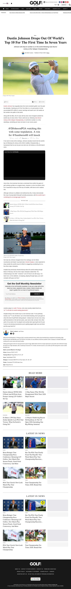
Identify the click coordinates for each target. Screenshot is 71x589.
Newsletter (43, 101)
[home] (3, 8)
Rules (40, 8)
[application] (24, 165)
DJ (25, 120)
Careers (52, 571)
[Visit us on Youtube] (65, 2)
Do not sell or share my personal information (41, 574)
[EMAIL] (14, 333)
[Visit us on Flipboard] (68, 2)
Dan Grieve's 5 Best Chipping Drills (17, 12)
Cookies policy (44, 571)
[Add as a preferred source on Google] (35, 579)
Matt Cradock (30, 52)
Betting (28, 8)
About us (17, 569)
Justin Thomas (17, 308)
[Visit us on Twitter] (63, 2)
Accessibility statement (32, 571)
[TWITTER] (11, 333)
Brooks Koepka (29, 262)
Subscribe (64, 4)
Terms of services (21, 297)
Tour (34, 8)
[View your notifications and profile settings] (11, 3)
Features (47, 8)
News (7, 8)
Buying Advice (15, 8)
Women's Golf (56, 8)
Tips (22, 8)
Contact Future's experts (28, 569)
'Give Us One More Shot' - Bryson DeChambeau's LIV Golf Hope (44, 12)
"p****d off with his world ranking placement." (16, 310)
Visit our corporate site (52, 584)
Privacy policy (21, 571)
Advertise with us (22, 574)
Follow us (35, 101)
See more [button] (24, 138)
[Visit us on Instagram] (61, 2)
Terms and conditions (50, 569)
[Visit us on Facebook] (59, 2)
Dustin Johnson (8, 106)
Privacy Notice (8, 298)
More (64, 8)
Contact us (40, 569)
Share (7, 101)
